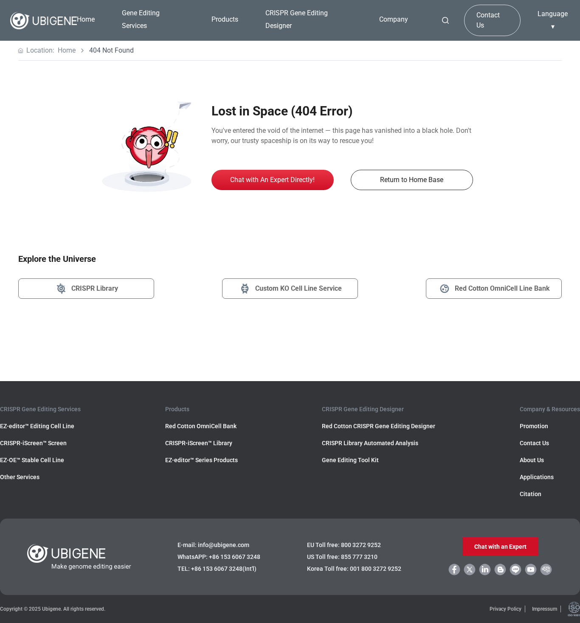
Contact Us (488, 20)
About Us (532, 460)
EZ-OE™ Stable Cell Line (32, 460)
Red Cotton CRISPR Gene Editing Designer (378, 426)
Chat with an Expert (500, 546)
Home (86, 19)
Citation (530, 494)
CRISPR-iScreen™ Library (198, 443)
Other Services (19, 477)
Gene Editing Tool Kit (350, 460)
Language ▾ (553, 20)
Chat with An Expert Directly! (272, 180)
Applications (537, 477)
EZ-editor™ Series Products (201, 460)
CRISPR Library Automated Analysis (370, 443)
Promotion (534, 426)
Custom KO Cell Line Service (298, 288)
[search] (445, 20)
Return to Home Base (411, 180)
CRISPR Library (94, 288)
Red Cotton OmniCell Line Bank (502, 288)
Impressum (544, 609)
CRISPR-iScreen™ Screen (33, 443)
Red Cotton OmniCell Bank (201, 426)
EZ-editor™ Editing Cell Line (37, 426)
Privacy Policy (505, 609)
